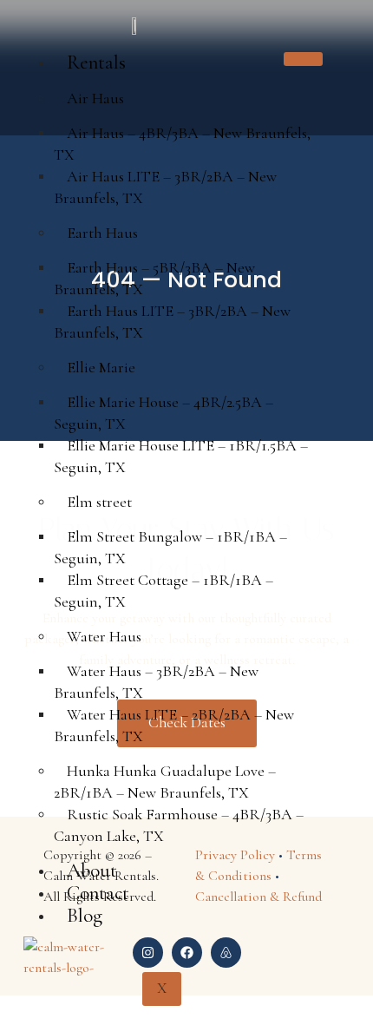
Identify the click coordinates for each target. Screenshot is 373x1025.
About (92, 870)
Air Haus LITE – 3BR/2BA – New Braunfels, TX (165, 187)
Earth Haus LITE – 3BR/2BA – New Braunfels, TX (172, 321)
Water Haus (104, 636)
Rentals (96, 62)
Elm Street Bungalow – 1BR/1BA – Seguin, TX (170, 547)
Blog (84, 915)
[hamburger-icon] (303, 59)
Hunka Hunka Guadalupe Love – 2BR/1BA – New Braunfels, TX (165, 781)
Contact (98, 893)
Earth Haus (102, 232)
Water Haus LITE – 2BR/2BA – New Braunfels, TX (174, 725)
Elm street (99, 501)
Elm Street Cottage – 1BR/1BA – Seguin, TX (163, 590)
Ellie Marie (101, 367)
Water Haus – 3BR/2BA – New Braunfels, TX (156, 681)
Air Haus (95, 98)
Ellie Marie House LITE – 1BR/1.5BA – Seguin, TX (181, 456)
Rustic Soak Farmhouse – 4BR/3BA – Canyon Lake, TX (179, 825)
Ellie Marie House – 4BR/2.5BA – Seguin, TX (163, 412)
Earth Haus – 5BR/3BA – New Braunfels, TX (154, 278)
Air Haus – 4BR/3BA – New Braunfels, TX (182, 143)
